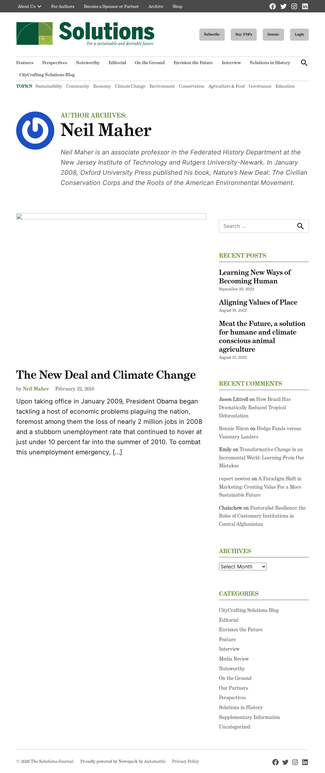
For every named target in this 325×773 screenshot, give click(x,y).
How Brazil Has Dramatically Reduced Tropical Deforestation (255, 407)
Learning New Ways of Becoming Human (255, 276)
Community (77, 86)
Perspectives (54, 62)
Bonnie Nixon (234, 428)
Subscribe (212, 34)
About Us (27, 6)
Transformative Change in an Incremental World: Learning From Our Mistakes (261, 457)
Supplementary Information (249, 717)
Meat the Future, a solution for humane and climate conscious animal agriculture (262, 336)
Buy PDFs (243, 34)
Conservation (191, 86)
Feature (227, 639)
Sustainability (49, 86)
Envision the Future (193, 62)
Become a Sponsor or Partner (111, 6)
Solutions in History (270, 62)
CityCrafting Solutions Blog (47, 75)
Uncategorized (234, 726)
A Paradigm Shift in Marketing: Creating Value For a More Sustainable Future (260, 486)
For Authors (62, 6)
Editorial (117, 62)
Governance (260, 86)
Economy (102, 86)
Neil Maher (36, 388)
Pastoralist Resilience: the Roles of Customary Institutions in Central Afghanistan (262, 516)
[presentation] (39, 6)
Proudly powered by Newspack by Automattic (123, 761)
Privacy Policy (185, 761)
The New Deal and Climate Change (106, 375)
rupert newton (234, 478)
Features (24, 62)
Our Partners (233, 688)
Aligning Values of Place (258, 302)
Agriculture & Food (227, 86)
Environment (162, 86)
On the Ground (150, 62)
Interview (231, 62)
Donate (273, 34)
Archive (156, 6)
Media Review (234, 658)
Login (299, 34)
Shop (177, 6)
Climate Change (130, 86)
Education (285, 86)
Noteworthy (88, 62)
